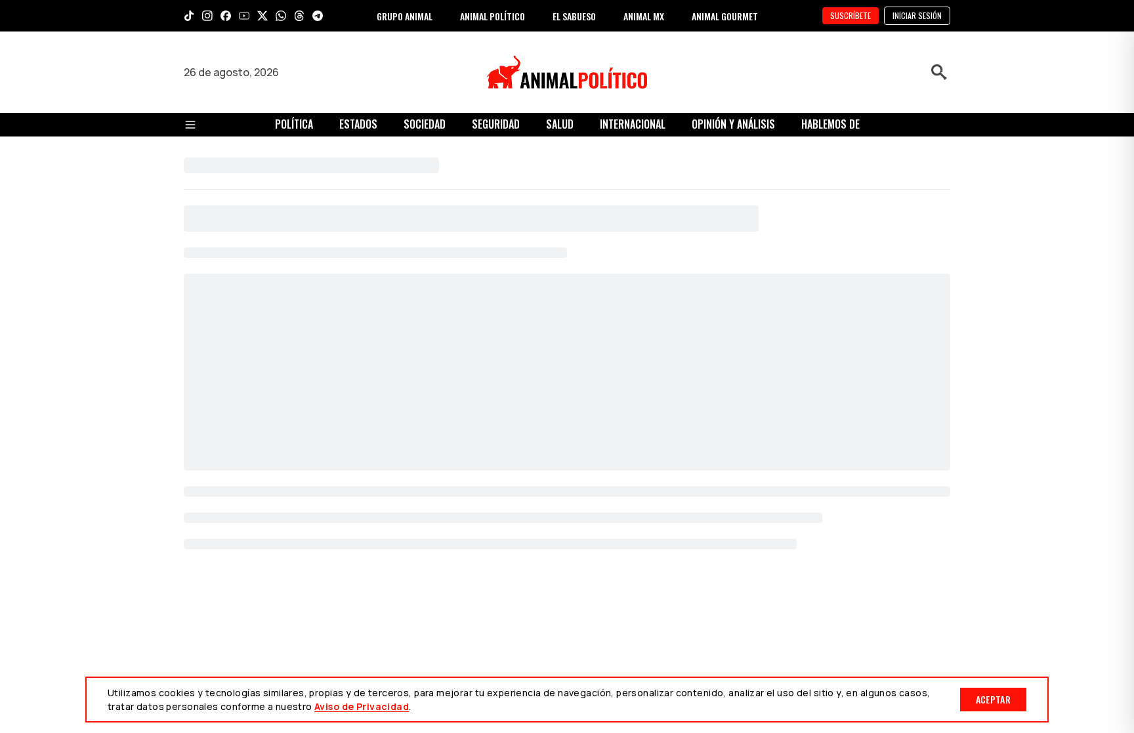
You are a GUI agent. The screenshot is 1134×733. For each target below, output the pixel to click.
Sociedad (425, 124)
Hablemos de (830, 124)
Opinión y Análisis (733, 124)
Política (294, 124)
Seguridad (496, 124)
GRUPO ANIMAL (404, 16)
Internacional (632, 124)
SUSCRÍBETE (850, 15)
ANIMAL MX (643, 16)
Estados (358, 124)
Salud (560, 124)
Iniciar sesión (917, 15)
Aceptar (993, 699)
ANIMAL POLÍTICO (492, 16)
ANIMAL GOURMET (725, 16)
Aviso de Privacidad (361, 706)
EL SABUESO (574, 16)
